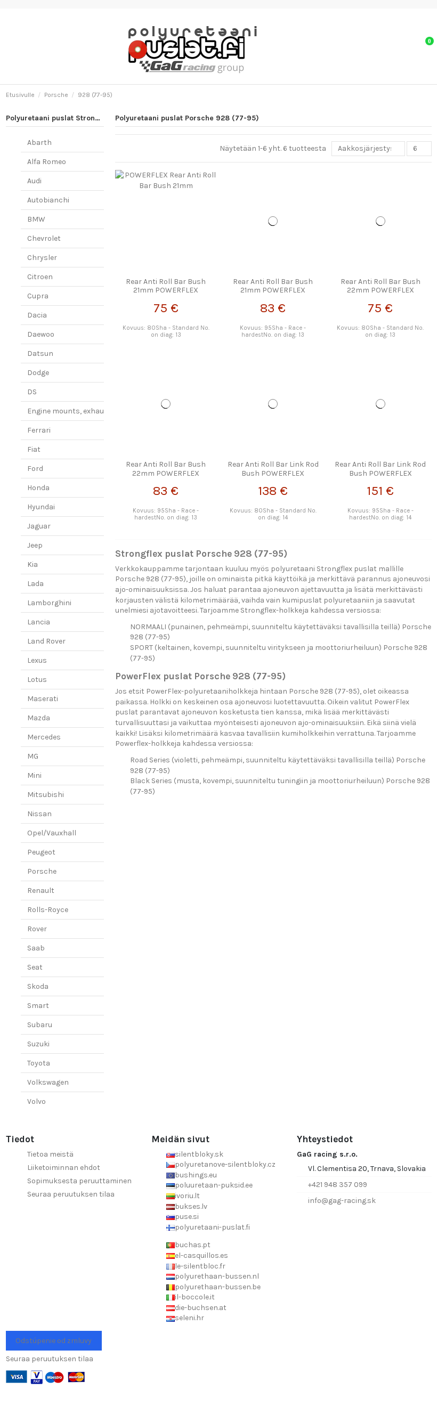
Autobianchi (48, 200)
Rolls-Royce (47, 909)
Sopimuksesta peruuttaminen (79, 1180)
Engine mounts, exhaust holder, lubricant (99, 411)
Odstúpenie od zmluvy (53, 1340)
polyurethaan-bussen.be (218, 1286)
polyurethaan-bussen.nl (217, 1276)
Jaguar (39, 526)
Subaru (39, 1024)
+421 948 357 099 (337, 1184)
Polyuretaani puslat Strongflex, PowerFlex (80, 118)
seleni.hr (189, 1317)
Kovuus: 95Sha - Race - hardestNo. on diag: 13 (273, 331)
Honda (38, 487)
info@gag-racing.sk (342, 1200)
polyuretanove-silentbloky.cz (225, 1164)
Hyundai (41, 506)
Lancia (38, 622)
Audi (34, 180)
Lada (35, 583)
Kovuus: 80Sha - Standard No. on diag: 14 (273, 514)
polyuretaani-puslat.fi (212, 1227)
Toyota (38, 1063)
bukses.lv (191, 1206)
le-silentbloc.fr (200, 1266)
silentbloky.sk (199, 1154)
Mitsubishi (45, 794)
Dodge (38, 372)
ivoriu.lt (187, 1195)
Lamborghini (49, 602)
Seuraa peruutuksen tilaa (71, 1194)
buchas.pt (193, 1244)
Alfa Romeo (46, 161)
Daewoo (40, 334)
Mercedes (44, 737)
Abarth (39, 142)
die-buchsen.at (200, 1307)
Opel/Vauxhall (51, 832)
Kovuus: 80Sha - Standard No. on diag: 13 (166, 331)
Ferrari (39, 430)
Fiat (34, 449)
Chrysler (42, 257)
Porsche (41, 871)
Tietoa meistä (50, 1154)
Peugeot (41, 852)
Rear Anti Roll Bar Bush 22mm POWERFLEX (380, 286)
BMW (36, 219)
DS (32, 391)
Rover (37, 928)
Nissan (39, 813)
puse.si (187, 1216)
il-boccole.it (195, 1297)
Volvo (36, 1101)
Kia (32, 564)
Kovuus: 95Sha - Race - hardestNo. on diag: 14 (380, 514)
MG (32, 756)
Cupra (37, 295)
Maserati (42, 698)
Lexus (37, 660)
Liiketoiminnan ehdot (63, 1167)
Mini (34, 775)
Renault (40, 890)
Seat (35, 967)
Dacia (37, 315)
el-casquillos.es (201, 1255)
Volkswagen (48, 1082)
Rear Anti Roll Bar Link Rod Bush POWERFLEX (273, 469)
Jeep (35, 545)
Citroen (40, 276)
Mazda (38, 717)
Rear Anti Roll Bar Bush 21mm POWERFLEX (166, 286)
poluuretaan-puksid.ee (214, 1185)
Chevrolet (44, 238)
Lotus (37, 679)
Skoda (37, 986)
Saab (36, 948)
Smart (38, 1005)
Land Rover (46, 641)
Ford (35, 468)
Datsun (40, 353)
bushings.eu (196, 1175)
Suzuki (38, 1043)
